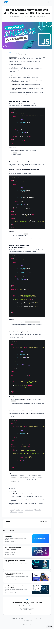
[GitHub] (25, 613)
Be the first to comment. (30, 525)
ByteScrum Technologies (17, 52)
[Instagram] (23, 613)
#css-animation (38, 509)
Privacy (27, 620)
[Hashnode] (32, 613)
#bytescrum (21, 511)
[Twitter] (21, 613)
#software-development (29, 509)
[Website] (30, 613)
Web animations (13, 57)
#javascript (12, 509)
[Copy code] (43, 108)
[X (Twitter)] (23, 52)
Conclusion (12, 488)
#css (22, 509)
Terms (30, 620)
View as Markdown (36, 20)
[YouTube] (28, 613)
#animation (18, 509)
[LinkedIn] (24, 52)
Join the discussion (44, 521)
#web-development (13, 511)
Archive (23, 620)
